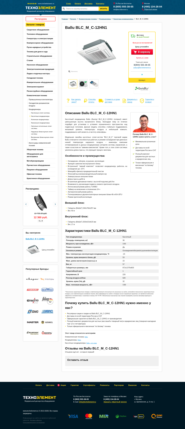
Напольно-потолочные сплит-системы (41, 127)
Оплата (78, 3)
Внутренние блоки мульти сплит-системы (42, 138)
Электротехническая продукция (40, 69)
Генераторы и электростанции (40, 38)
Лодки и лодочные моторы (38, 73)
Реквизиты (104, 385)
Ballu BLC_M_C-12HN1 (35, 239)
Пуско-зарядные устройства (39, 47)
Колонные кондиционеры (40, 119)
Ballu (86, 337)
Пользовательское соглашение (34, 422)
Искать (103, 9)
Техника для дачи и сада (37, 52)
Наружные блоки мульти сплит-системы (42, 133)
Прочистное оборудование (38, 165)
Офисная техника (34, 174)
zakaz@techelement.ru (142, 68)
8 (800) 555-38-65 (123, 6)
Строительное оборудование (39, 56)
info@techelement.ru (120, 9)
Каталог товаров (35, 24)
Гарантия (75, 385)
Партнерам (119, 385)
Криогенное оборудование (38, 178)
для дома (93, 343)
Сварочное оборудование (38, 30)
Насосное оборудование (37, 65)
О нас (68, 3)
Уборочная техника (35, 149)
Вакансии (132, 385)
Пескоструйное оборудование (40, 91)
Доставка (88, 3)
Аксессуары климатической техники (40, 144)
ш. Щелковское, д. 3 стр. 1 (144, 402)
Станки (30, 60)
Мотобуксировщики (35, 161)
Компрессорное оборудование (40, 43)
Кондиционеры (35, 109)
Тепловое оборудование (37, 34)
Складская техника (35, 78)
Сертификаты (89, 385)
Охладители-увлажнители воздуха (39, 104)
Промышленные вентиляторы (41, 99)
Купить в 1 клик (142, 58)
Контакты (100, 3)
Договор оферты (36, 420)
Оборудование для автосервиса (35, 155)
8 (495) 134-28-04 (152, 6)
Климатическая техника (37, 95)
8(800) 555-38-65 (142, 65)
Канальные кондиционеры (40, 123)
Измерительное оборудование (40, 82)
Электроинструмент (35, 87)
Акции (63, 385)
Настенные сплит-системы (40, 113)
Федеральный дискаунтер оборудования (40, 401)
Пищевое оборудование (37, 170)
